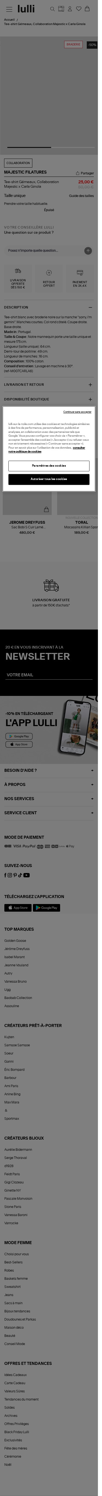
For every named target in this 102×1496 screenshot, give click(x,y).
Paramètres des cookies (49, 465)
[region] (48, 449)
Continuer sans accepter (77, 412)
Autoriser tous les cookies (49, 479)
